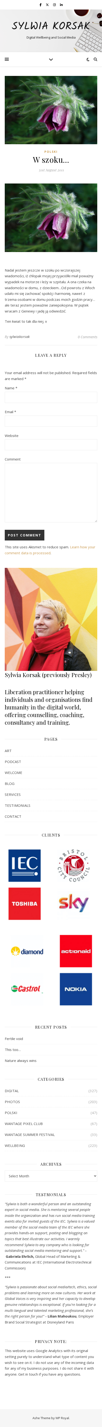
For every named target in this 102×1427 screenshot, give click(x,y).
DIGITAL (12, 1090)
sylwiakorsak (19, 336)
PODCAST (13, 761)
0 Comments (87, 336)
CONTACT (13, 816)
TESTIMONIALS (17, 805)
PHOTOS (12, 1101)
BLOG (9, 783)
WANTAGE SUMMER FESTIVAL (30, 1134)
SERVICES (13, 794)
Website (12, 435)
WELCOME (13, 772)
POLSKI (51, 152)
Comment (13, 459)
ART (8, 750)
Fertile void (14, 1038)
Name (11, 388)
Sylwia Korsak (51, 26)
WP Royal (62, 1418)
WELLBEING (15, 1145)
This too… (13, 1049)
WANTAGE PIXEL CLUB (24, 1123)
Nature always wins (21, 1060)
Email (10, 411)
